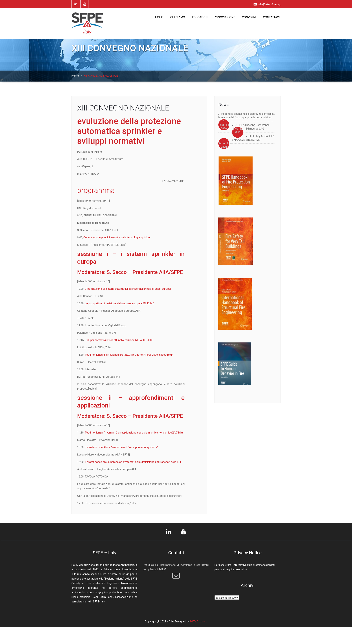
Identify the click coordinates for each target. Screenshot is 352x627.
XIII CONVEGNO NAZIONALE (123, 108)
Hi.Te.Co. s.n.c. (199, 621)
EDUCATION (200, 17)
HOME (159, 17)
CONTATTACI (271, 17)
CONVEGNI (249, 17)
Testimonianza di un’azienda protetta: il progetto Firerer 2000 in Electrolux (129, 354)
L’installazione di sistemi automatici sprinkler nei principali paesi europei (128, 288)
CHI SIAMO (177, 17)
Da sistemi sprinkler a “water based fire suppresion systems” (121, 447)
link (245, 569)
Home (75, 75)
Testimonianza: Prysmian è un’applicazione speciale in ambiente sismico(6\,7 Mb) (134, 432)
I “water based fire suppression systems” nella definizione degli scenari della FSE (133, 462)
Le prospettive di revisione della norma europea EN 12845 (119, 303)
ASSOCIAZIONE (224, 17)
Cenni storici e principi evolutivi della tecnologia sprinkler (117, 237)
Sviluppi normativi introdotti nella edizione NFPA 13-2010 (119, 340)
